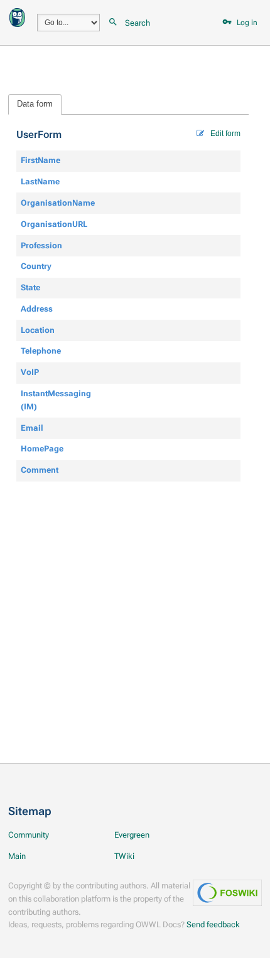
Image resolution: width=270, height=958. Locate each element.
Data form (35, 103)
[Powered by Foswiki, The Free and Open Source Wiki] (17, 16)
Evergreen (131, 835)
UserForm (39, 134)
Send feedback (213, 924)
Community (28, 835)
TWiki (124, 856)
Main (17, 856)
